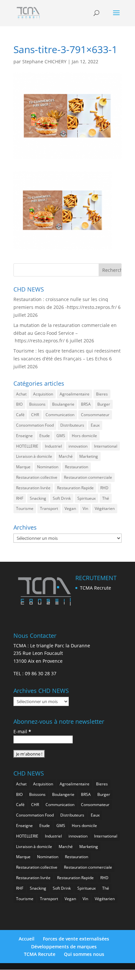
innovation (77, 446)
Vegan (70, 508)
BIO (19, 404)
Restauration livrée (33, 488)
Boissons (37, 404)
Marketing (88, 456)
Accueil (26, 939)
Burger (103, 404)
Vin (85, 508)
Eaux (95, 425)
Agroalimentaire (74, 394)
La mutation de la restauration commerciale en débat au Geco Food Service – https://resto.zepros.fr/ (65, 333)
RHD (104, 488)
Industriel (53, 446)
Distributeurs (72, 425)
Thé (105, 498)
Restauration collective (36, 477)
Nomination (47, 467)
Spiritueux (86, 498)
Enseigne (24, 435)
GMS (60, 435)
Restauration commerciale (88, 477)
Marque (23, 467)
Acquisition (43, 394)
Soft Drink (62, 498)
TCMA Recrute (95, 588)
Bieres (102, 394)
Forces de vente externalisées (76, 939)
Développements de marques (64, 946)
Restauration (76, 467)
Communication (60, 414)
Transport (49, 508)
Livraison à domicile (34, 456)
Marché (66, 456)
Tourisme (24, 508)
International (105, 446)
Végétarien (105, 508)
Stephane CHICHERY (44, 61)
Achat (21, 394)
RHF (19, 498)
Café (20, 414)
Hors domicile (84, 435)
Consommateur (95, 414)
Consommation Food (35, 425)
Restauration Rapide (75, 488)
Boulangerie (63, 404)
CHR (35, 414)
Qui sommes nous (84, 954)
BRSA (86, 404)
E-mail (22, 731)
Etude (44, 435)
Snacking (38, 498)
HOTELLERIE (27, 446)
